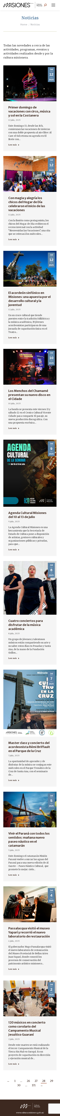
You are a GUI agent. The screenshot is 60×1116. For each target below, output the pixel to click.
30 (18, 1085)
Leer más (12, 145)
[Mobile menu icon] (53, 5)
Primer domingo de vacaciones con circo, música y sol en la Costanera (29, 111)
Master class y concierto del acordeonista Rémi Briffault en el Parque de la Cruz (29, 747)
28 (43, 1081)
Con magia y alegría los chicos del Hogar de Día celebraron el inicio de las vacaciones (26, 204)
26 (28, 1081)
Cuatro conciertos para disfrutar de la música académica (25, 625)
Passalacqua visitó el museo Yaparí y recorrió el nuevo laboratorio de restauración (29, 932)
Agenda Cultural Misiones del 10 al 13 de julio (27, 515)
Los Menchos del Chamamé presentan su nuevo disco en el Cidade (29, 395)
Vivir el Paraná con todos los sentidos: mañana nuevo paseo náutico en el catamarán (29, 840)
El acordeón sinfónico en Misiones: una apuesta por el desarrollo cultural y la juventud (29, 299)
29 (51, 1081)
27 (36, 1081)
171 (34, 1085)
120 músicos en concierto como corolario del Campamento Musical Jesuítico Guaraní (27, 1028)
